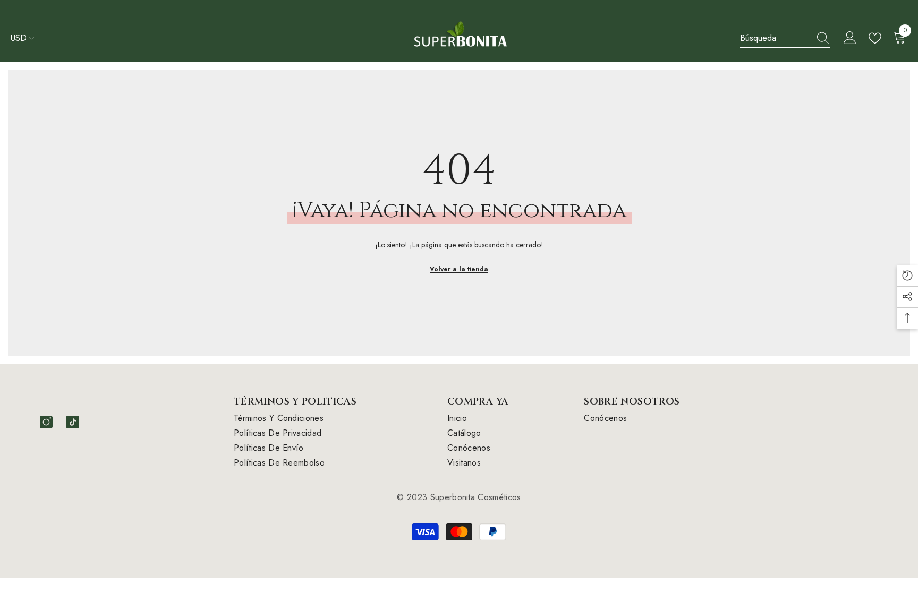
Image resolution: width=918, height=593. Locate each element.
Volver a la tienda (459, 269)
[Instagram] (46, 422)
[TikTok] (73, 422)
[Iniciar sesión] (850, 38)
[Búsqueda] (785, 38)
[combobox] (775, 38)
